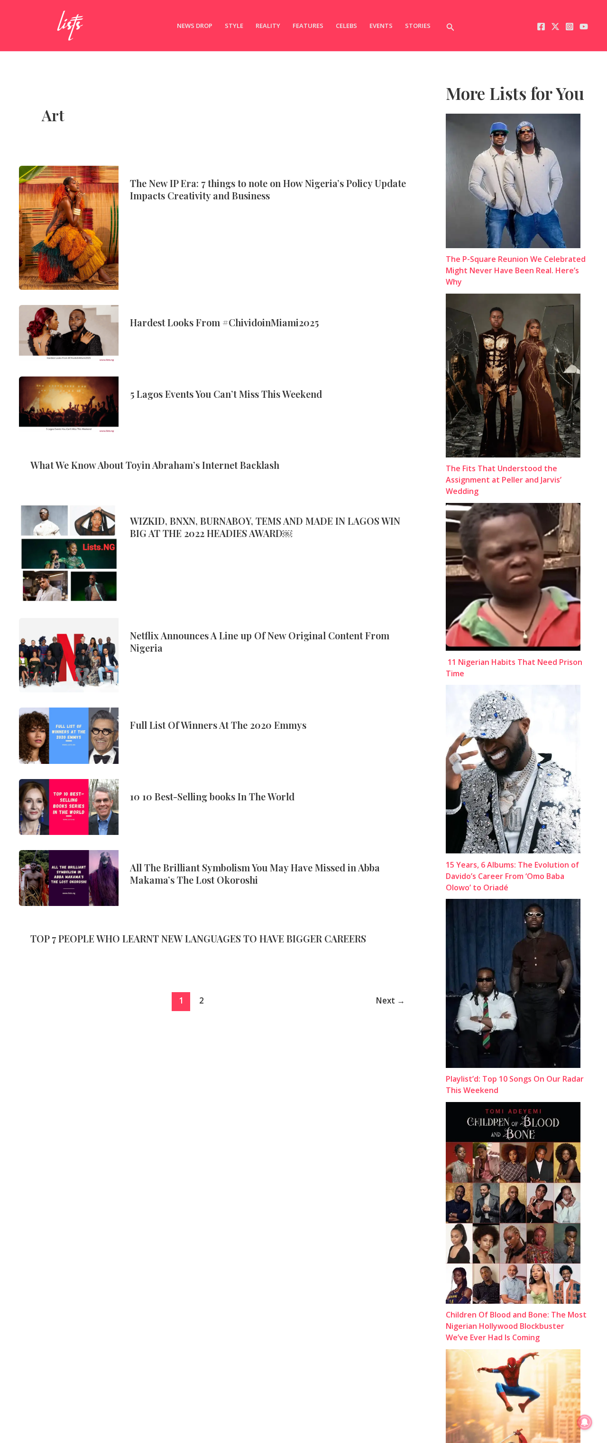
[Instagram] (569, 26)
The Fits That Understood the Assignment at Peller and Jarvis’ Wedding (503, 480)
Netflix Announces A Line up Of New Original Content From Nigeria (259, 641)
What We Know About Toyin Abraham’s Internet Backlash (154, 464)
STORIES (418, 25)
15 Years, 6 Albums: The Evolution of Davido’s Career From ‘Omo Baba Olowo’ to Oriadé (512, 876)
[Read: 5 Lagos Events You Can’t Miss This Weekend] (69, 403)
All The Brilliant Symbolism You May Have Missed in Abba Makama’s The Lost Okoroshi (255, 873)
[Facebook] (541, 26)
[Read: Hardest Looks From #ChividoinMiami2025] (69, 332)
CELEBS (346, 25)
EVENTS (381, 25)
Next (390, 1000)
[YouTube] (583, 26)
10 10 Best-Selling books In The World (212, 796)
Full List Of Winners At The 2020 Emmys (218, 724)
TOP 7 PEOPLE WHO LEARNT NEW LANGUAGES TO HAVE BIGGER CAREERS (198, 938)
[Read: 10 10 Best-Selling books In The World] (69, 806)
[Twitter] (555, 26)
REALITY (268, 25)
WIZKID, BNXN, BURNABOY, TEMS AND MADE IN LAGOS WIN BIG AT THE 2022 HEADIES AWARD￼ (265, 526)
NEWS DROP (194, 25)
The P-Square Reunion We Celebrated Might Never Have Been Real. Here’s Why (516, 270)
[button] (450, 26)
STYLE (234, 25)
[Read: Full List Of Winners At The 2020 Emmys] (69, 735)
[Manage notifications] (584, 1422)
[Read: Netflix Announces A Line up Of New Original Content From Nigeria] (69, 654)
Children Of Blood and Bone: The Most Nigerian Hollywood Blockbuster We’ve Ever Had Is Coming (516, 1326)
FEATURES (308, 25)
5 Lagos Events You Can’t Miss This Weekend (226, 393)
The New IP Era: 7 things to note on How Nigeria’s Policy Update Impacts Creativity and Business (268, 189)
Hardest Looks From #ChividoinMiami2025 (224, 322)
